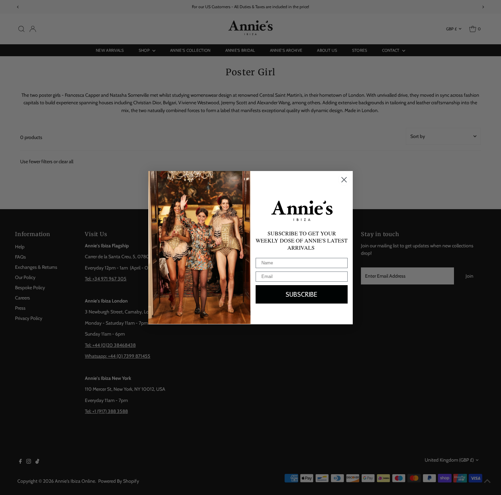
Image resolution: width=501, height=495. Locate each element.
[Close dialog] (344, 180)
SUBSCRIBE (302, 294)
